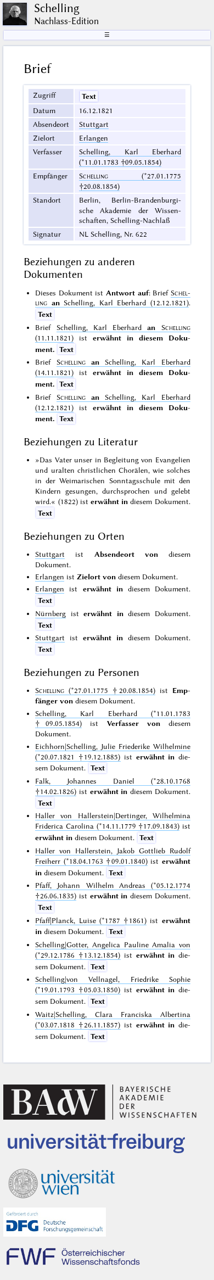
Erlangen (93, 137)
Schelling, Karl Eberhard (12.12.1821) (112, 298)
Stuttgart (94, 124)
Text (89, 96)
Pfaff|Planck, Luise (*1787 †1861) (91, 920)
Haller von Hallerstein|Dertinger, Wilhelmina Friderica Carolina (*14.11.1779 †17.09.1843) (112, 820)
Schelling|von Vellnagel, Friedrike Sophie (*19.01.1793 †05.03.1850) (112, 984)
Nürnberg (50, 613)
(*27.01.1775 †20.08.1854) (95, 690)
